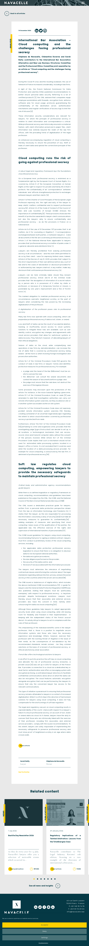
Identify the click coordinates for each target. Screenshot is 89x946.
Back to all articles (17, 13)
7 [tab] (55, 879)
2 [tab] (37, 879)
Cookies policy (43, 943)
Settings (44, 938)
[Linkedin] (36, 30)
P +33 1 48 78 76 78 (76, 906)
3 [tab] (41, 879)
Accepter (44, 925)
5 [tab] (48, 879)
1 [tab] (34, 879)
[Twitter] (41, 30)
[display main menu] (82, 3)
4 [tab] (44, 879)
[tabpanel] (24, 837)
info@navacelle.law (75, 912)
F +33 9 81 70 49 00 (76, 909)
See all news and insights (41, 886)
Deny (44, 931)
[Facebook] (45, 30)
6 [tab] (51, 879)
